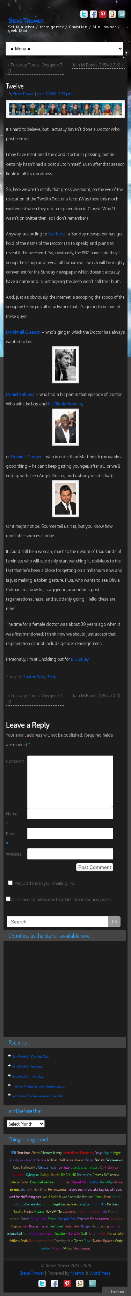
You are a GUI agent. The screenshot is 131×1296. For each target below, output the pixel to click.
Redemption (72, 1226)
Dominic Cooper (26, 456)
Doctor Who (33, 676)
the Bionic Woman (65, 403)
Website (11, 854)
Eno (67, 1182)
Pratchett (83, 1219)
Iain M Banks (50, 1197)
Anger (117, 1152)
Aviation (79, 1160)
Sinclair (33, 1233)
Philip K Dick (39, 1219)
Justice (47, 1204)
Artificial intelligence (60, 1160)
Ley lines (72, 1204)
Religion (86, 1226)
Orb (104, 1211)
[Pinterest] (102, 15)
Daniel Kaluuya (20, 394)
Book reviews (114, 1160)
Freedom (93, 1182)
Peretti (25, 1219)
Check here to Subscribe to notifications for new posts (60, 899)
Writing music (81, 1248)
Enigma (59, 1182)
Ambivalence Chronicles (78, 1152)
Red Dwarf (57, 1226)
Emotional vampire (42, 1182)
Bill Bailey (79, 659)
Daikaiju (45, 1175)
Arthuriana (39, 1160)
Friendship (106, 1182)
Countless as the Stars (85, 1167)
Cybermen (18, 1175)
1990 (13, 1152)
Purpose (16, 1226)
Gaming (118, 1182)
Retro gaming (100, 1226)
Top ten (78, 1241)
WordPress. (100, 1273)
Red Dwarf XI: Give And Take (30, 1057)
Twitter (97, 1241)
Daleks (55, 1175)
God (23, 1189)
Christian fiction (47, 1167)
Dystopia (13, 1182)
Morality (18, 1211)
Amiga (98, 1152)
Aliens (35, 1152)
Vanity (119, 1241)
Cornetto (64, 1167)
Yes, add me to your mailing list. (45, 883)
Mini (103, 1204)
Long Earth (85, 1204)
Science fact (14, 1233)
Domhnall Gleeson (23, 332)
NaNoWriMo (53, 1211)
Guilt (29, 1189)
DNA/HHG (68, 1175)
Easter (24, 1182)
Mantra (78, 1273)
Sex (25, 1233)
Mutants (39, 1211)
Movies (28, 1211)
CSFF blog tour (109, 1167)
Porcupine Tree (66, 1219)
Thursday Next (63, 1241)
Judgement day (31, 1204)
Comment (11, 761)
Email (11, 838)
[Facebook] (92, 15)
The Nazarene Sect (41, 1241)
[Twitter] (83, 15)
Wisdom (46, 1248)
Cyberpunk (32, 1175)
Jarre (98, 1197)
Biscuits (99, 1160)
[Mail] (121, 15)
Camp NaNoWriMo (25, 1167)
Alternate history (51, 1152)
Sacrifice (115, 1226)
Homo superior (57, 1189)
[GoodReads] (111, 15)
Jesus (107, 1197)
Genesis (14, 1189)
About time (23, 1152)
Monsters (113, 1204)
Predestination (99, 1219)
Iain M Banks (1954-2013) (98, 65)
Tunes (88, 1241)
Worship (57, 1248)
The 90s (101, 1233)
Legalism (59, 1204)
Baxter (89, 1160)
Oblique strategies (89, 1211)
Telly (51, 676)
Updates (108, 1241)
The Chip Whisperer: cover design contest (38, 1086)
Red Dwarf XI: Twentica (27, 1076)
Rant (25, 1226)
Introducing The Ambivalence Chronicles (37, 1096)
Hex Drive (40, 1189)
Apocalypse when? (20, 1160)
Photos (52, 1219)
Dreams (98, 1175)
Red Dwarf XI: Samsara (27, 1066)
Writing (67, 1248)
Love (96, 1204)
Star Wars (74, 1233)
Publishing (116, 1219)
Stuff (84, 1233)
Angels (107, 1152)
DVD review (111, 1175)
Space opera (46, 1233)
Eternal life (78, 1182)
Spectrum (61, 1233)
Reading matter (39, 1226)
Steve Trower (26, 20)
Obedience (70, 1211)
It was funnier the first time (76, 1197)
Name (11, 818)
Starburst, (57, 233)
